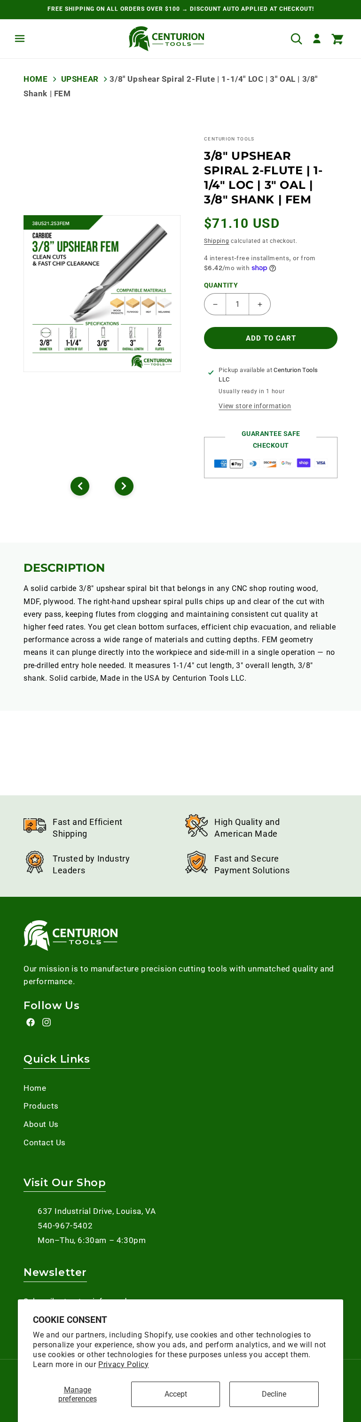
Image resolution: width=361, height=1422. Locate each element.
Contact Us (45, 1142)
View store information (255, 406)
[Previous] (80, 486)
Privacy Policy (123, 1364)
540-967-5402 (65, 1225)
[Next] (124, 486)
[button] (19, 38)
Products (41, 1106)
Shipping (216, 241)
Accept (176, 1394)
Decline (274, 1394)
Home (35, 79)
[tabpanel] (102, 293)
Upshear (80, 79)
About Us (41, 1124)
